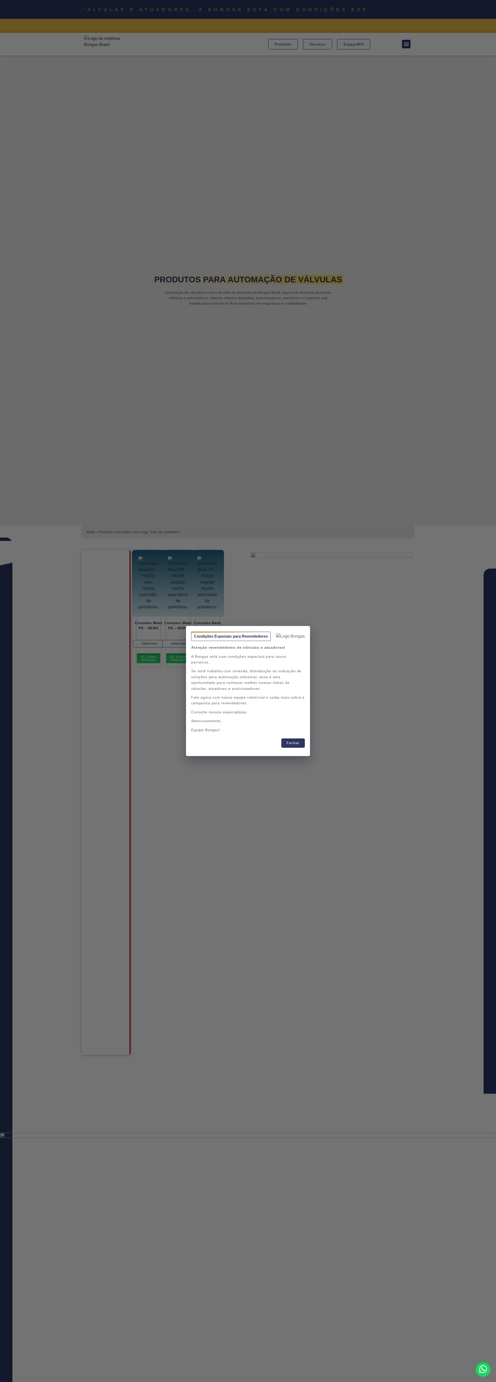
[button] (483, 1369)
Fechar (293, 743)
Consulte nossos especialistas (219, 712)
